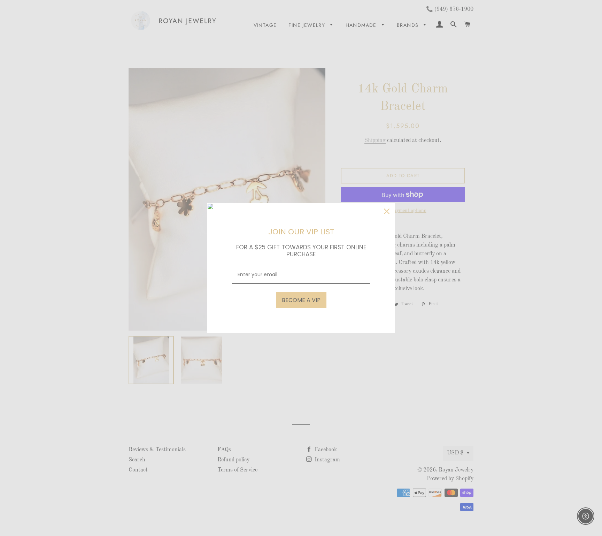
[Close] (386, 211)
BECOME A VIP (301, 300)
